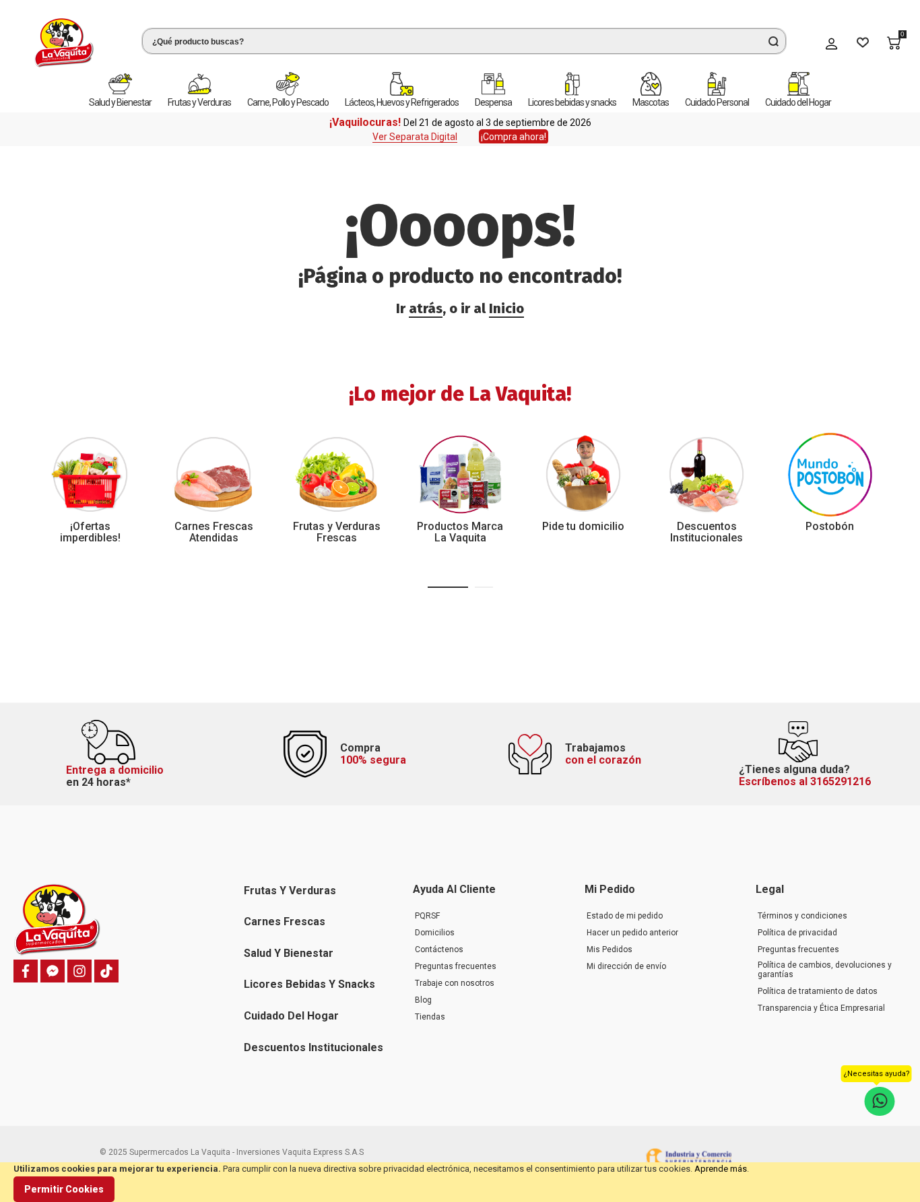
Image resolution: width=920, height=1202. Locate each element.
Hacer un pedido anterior (632, 932)
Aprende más (720, 1169)
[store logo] (64, 43)
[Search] (773, 41)
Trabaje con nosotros (454, 983)
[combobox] (464, 41)
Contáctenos (439, 949)
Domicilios (435, 932)
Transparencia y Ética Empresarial (821, 1008)
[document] (460, 1182)
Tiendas (430, 1017)
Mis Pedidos (609, 949)
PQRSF (427, 916)
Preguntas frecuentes (455, 966)
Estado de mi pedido (625, 916)
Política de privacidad (797, 932)
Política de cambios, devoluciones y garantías (825, 969)
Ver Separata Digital (414, 136)
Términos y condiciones (802, 916)
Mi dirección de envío (626, 966)
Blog (423, 1000)
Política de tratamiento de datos (818, 991)
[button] (447, 587)
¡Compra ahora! (513, 136)
